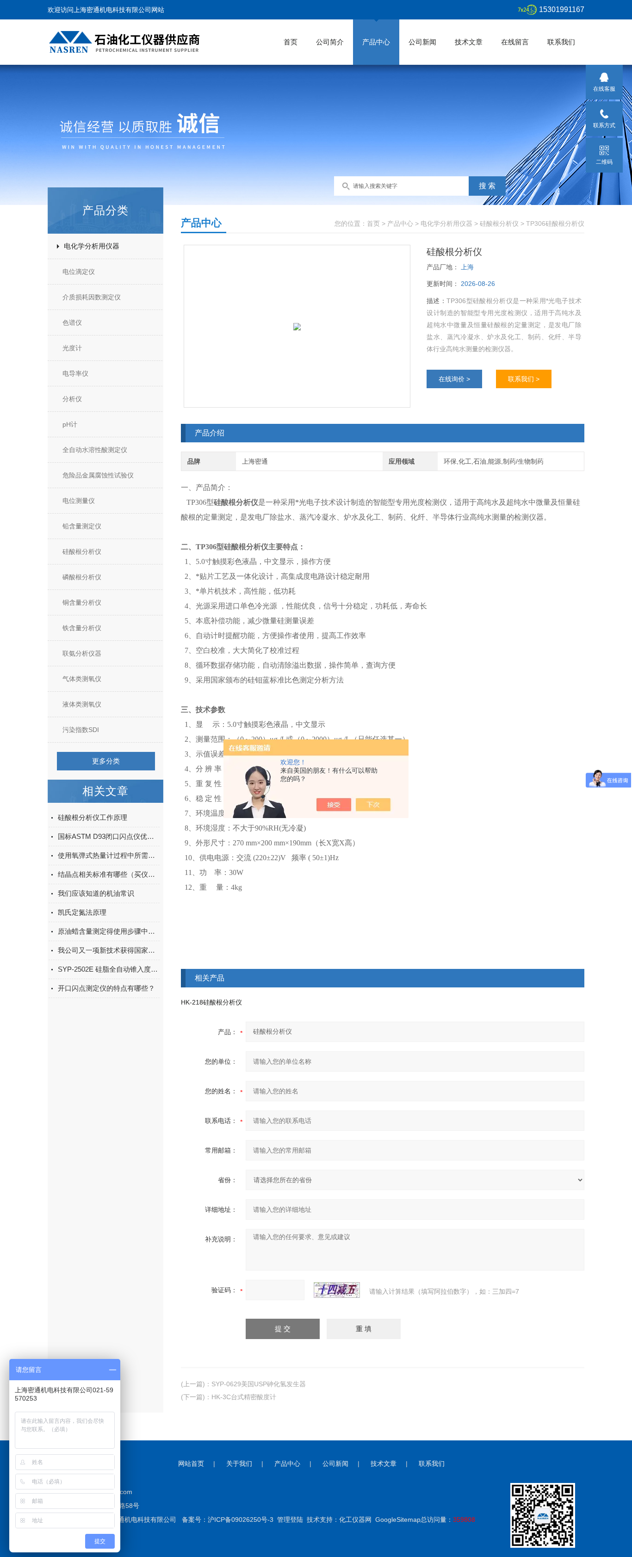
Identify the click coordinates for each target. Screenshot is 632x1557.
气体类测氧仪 (81, 678)
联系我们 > (523, 379)
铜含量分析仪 (81, 602)
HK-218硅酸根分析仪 (211, 1002)
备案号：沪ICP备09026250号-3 (227, 1519)
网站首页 (191, 1463)
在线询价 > (454, 379)
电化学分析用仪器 (91, 246)
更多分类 (106, 761)
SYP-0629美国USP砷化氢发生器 (258, 1384)
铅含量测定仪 (81, 526)
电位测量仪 (78, 500)
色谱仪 (72, 322)
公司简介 (330, 42)
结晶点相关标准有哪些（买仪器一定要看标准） (109, 874)
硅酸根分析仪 (81, 551)
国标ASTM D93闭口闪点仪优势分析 (109, 836)
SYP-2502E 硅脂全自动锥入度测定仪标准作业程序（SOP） (109, 969)
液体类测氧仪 (81, 704)
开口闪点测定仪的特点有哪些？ (106, 988)
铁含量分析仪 (81, 628)
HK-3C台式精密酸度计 (243, 1397)
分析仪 (72, 399)
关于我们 (239, 1463)
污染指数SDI (80, 729)
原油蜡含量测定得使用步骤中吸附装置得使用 (109, 931)
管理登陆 (290, 1519)
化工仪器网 (355, 1519)
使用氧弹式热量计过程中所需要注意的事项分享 (109, 855)
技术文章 (469, 42)
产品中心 (376, 42)
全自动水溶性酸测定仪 (94, 449)
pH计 (69, 424)
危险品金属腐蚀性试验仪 (98, 475)
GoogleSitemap (398, 1519)
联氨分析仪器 (81, 653)
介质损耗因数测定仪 (91, 297)
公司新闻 (422, 42)
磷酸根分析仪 (81, 577)
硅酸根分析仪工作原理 (92, 817)
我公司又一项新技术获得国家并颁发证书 (109, 950)
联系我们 (561, 42)
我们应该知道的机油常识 (96, 893)
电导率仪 (75, 373)
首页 (290, 42)
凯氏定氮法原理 (82, 912)
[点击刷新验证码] (337, 1290)
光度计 (72, 348)
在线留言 (515, 42)
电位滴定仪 (78, 271)
